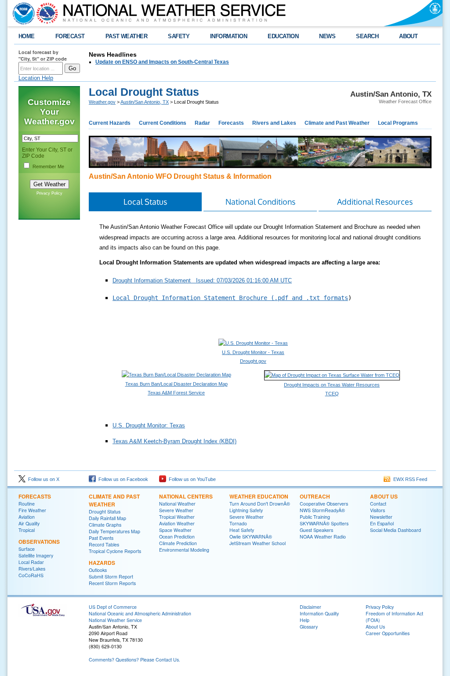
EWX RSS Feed (409, 479)
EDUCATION (283, 36)
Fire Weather (32, 510)
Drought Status (104, 511)
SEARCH (367, 36)
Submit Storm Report (111, 576)
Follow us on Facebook (122, 479)
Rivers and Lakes (274, 123)
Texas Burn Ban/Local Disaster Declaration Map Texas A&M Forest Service (176, 388)
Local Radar (31, 562)
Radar (202, 123)
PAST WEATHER (126, 36)
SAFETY (178, 36)
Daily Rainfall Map (107, 518)
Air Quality (29, 523)
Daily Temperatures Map (114, 531)
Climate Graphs (105, 524)
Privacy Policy (49, 193)
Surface (26, 549)
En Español (382, 523)
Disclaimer (310, 607)
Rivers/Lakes (31, 568)
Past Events (101, 538)
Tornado (238, 523)
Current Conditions (162, 123)
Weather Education (258, 496)
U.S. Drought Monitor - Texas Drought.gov (253, 357)
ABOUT (408, 36)
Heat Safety (241, 530)
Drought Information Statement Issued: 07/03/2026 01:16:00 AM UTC (202, 280)
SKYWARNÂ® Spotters (324, 523)
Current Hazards (110, 123)
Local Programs (398, 123)
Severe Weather (176, 510)
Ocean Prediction (177, 536)
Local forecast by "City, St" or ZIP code (42, 55)
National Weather (177, 503)
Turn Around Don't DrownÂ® (259, 503)
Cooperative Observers (324, 503)
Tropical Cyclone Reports (115, 551)
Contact (378, 503)
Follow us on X (42, 479)
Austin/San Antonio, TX (144, 102)
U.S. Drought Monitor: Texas (148, 425)
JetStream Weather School (257, 543)
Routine (26, 503)
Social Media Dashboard (395, 530)
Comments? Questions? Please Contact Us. (134, 659)
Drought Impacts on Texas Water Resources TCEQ (332, 389)
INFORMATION (228, 36)
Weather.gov (102, 102)
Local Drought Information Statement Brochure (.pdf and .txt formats (230, 297)
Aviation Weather (177, 523)
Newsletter (381, 516)
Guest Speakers (316, 530)
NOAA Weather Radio (323, 536)
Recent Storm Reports (112, 583)
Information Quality (319, 613)
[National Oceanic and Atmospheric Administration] (21, 13)
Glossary (309, 626)
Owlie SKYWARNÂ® (250, 536)
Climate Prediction (178, 543)
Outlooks (98, 570)
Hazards (102, 563)
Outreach (315, 496)
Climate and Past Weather (337, 123)
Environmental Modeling (184, 549)
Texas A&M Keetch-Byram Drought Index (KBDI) (174, 441)
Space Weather (175, 530)
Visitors (377, 510)
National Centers (186, 496)
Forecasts (231, 123)
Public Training (315, 516)
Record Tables (104, 544)
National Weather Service (115, 620)
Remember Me (48, 166)
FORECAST (70, 36)
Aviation (26, 516)
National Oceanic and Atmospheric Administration (140, 613)
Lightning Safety (246, 510)
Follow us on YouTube (191, 479)
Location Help (35, 78)
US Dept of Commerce (113, 607)
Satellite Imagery (35, 555)
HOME (26, 36)
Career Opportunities (388, 633)
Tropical (26, 530)
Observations (39, 542)
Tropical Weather (177, 516)
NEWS (327, 36)
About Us (384, 496)
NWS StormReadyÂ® (322, 510)
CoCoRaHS (31, 575)
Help (304, 620)
